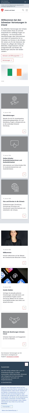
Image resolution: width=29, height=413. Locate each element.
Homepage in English (13, 356)
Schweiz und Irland (10, 10)
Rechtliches (4, 403)
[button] (26, 364)
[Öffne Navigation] (27, 10)
